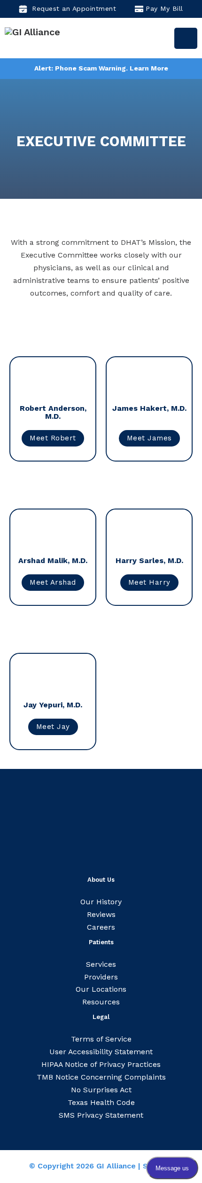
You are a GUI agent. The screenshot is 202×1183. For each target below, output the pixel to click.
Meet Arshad (53, 582)
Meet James (149, 438)
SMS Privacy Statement (101, 1115)
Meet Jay (53, 726)
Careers (101, 927)
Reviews (101, 914)
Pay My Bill (164, 8)
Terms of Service (101, 1038)
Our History (101, 901)
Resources (101, 1001)
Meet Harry (149, 582)
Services (101, 964)
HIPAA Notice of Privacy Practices (101, 1064)
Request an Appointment (74, 8)
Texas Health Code (101, 1102)
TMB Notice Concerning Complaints (101, 1077)
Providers (101, 976)
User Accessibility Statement (101, 1051)
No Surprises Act (101, 1089)
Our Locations (101, 989)
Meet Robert (53, 438)
